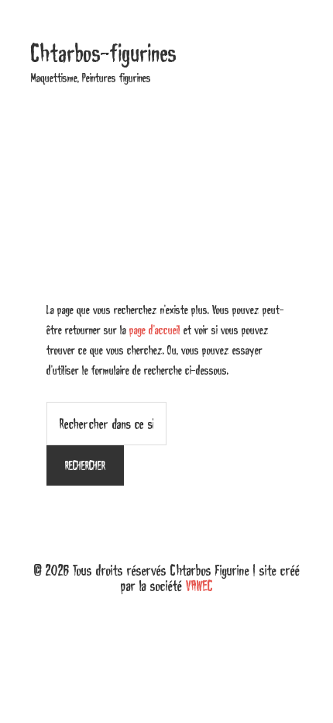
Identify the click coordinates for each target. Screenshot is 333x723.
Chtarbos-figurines (104, 53)
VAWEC (199, 585)
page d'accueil (154, 329)
